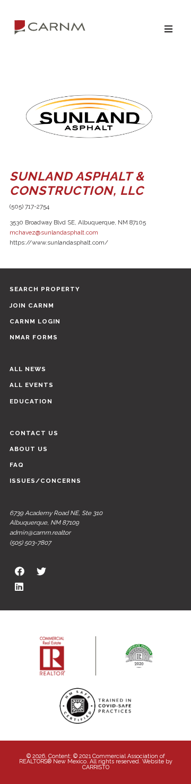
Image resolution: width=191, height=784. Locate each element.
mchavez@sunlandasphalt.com (54, 232)
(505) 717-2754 (29, 206)
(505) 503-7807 (30, 542)
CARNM (49, 26)
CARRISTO (95, 767)
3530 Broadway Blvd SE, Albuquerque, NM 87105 (78, 222)
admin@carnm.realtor (40, 532)
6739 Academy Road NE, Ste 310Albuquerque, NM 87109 (56, 518)
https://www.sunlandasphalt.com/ (59, 242)
